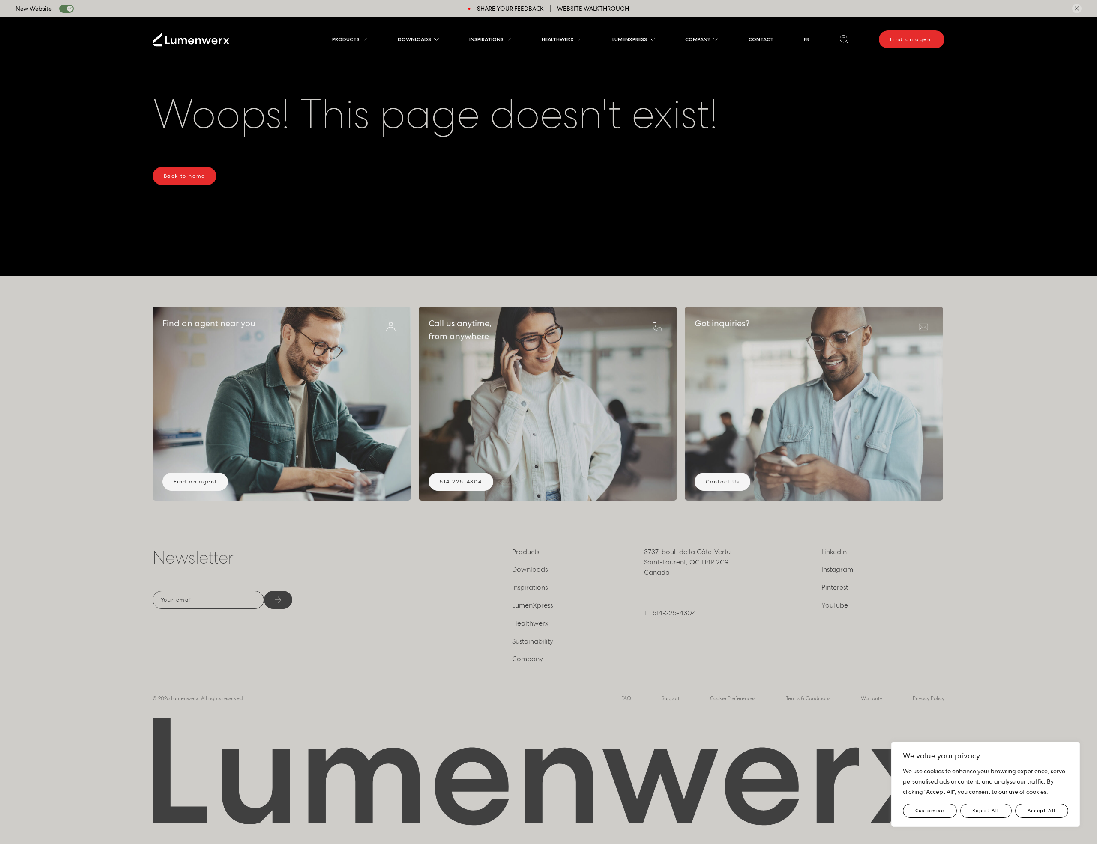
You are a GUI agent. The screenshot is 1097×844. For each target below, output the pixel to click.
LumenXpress (629, 39)
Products (346, 39)
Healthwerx (558, 39)
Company (697, 39)
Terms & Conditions (808, 698)
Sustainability (532, 641)
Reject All (985, 811)
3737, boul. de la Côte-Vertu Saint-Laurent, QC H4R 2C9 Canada (687, 562)
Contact (761, 39)
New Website (33, 8)
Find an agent (911, 39)
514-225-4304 (461, 481)
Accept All (1042, 811)
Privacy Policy (928, 698)
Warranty (871, 698)
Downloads (414, 39)
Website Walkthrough (593, 8)
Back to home (185, 176)
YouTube (834, 605)
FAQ (626, 698)
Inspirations (486, 39)
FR (806, 39)
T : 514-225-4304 (670, 612)
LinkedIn (834, 551)
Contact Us (722, 481)
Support (671, 698)
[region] (985, 784)
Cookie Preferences (732, 698)
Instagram (837, 569)
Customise (929, 811)
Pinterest (834, 587)
